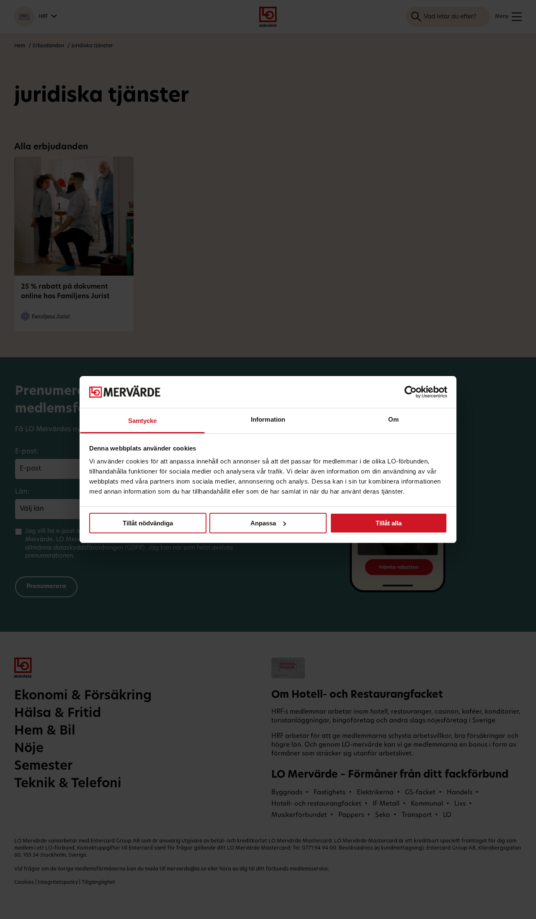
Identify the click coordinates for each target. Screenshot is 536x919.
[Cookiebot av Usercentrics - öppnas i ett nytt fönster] (410, 392)
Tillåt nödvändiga (148, 523)
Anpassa (263, 523)
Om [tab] (393, 419)
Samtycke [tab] (142, 420)
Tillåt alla (389, 523)
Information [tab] (268, 419)
